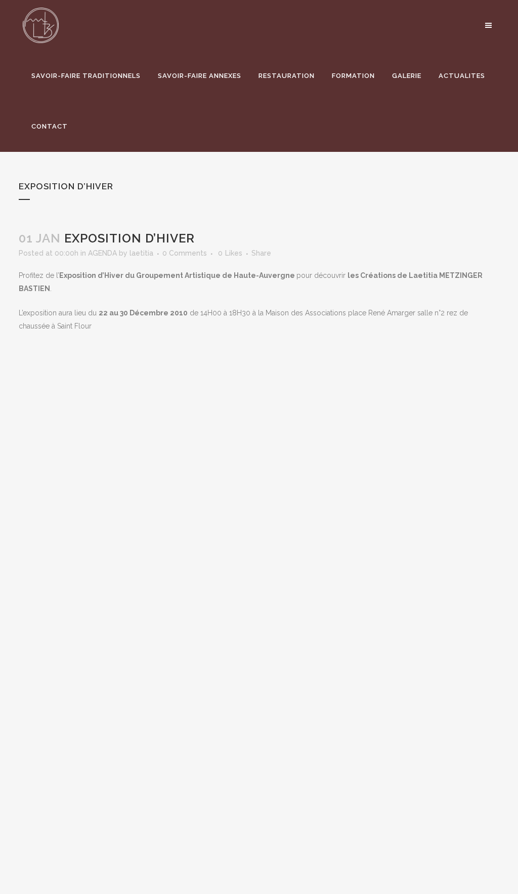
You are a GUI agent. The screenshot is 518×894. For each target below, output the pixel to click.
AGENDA (102, 253)
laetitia (141, 253)
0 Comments (184, 253)
